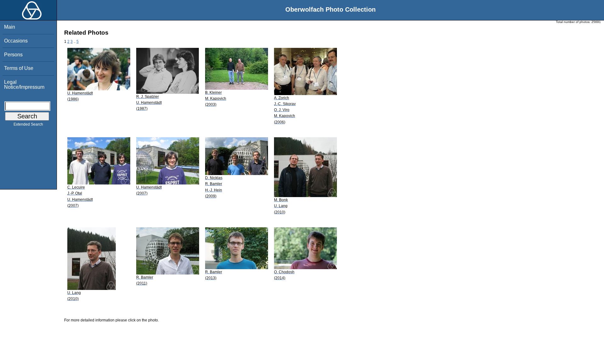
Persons (13, 54)
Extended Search (28, 124)
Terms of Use (18, 68)
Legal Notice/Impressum (24, 84)
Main (9, 27)
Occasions (16, 40)
